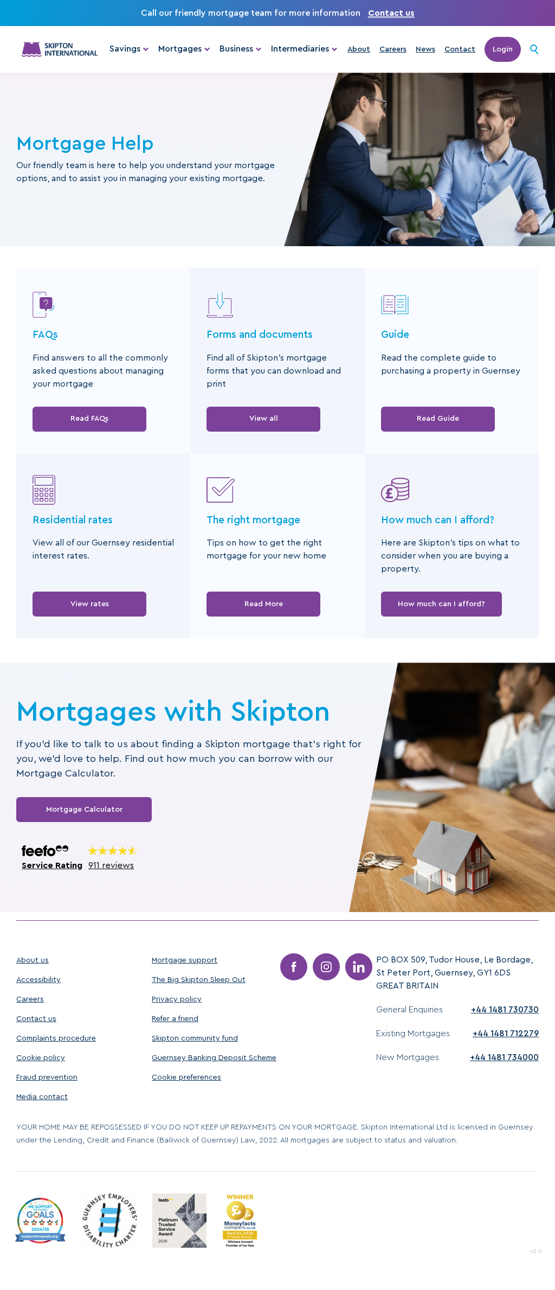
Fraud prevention (47, 1077)
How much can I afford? (441, 604)
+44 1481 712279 (506, 1033)
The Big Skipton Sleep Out (199, 980)
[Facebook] (293, 966)
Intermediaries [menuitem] (300, 48)
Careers (392, 49)
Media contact (42, 1097)
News (425, 49)
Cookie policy (40, 1058)
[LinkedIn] (358, 966)
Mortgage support (184, 960)
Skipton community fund (195, 1038)
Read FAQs (89, 418)
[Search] (534, 49)
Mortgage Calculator (84, 809)
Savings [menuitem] (124, 48)
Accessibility (38, 980)
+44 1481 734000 (504, 1057)
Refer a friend (175, 1019)
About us (32, 960)
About (358, 49)
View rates (89, 604)
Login (503, 49)
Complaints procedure (56, 1038)
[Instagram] (326, 966)
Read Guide (438, 418)
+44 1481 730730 (505, 1009)
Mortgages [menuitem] (180, 48)
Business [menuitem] (236, 48)
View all (263, 418)
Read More (263, 604)
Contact (459, 49)
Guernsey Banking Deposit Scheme (214, 1058)
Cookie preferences (186, 1077)
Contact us (391, 13)
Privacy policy (177, 999)
